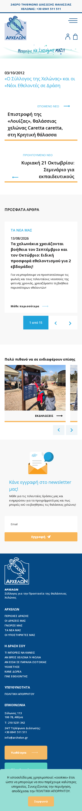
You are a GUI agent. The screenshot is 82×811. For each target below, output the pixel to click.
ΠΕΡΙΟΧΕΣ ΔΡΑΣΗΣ (17, 616)
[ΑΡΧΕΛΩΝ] (16, 27)
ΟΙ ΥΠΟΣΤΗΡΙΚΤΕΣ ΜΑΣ (20, 635)
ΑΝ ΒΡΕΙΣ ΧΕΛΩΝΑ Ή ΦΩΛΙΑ (23, 657)
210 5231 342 (15, 722)
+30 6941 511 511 (23, 730)
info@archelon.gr (16, 737)
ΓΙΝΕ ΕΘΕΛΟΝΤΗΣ (16, 676)
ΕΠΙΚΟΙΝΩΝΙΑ (15, 705)
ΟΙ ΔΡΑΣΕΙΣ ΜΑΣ (15, 620)
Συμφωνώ (41, 801)
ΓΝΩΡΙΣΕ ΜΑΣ (14, 625)
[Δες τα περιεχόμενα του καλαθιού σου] (75, 37)
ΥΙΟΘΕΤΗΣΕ (12, 667)
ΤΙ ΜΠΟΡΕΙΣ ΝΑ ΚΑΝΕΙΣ (20, 652)
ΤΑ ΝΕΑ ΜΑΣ (13, 630)
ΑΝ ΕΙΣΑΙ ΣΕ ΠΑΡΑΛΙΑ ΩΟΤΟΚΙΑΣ (26, 662)
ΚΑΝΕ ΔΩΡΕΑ (13, 671)
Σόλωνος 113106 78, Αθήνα (14, 715)
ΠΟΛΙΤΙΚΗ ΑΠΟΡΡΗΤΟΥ (19, 694)
